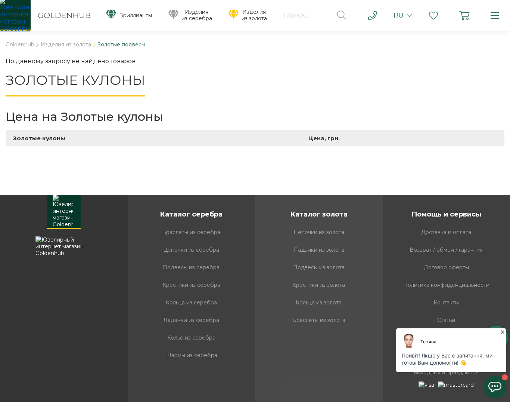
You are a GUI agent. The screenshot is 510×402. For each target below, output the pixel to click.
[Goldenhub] (49, 15)
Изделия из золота (66, 45)
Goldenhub (20, 45)
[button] (433, 15)
